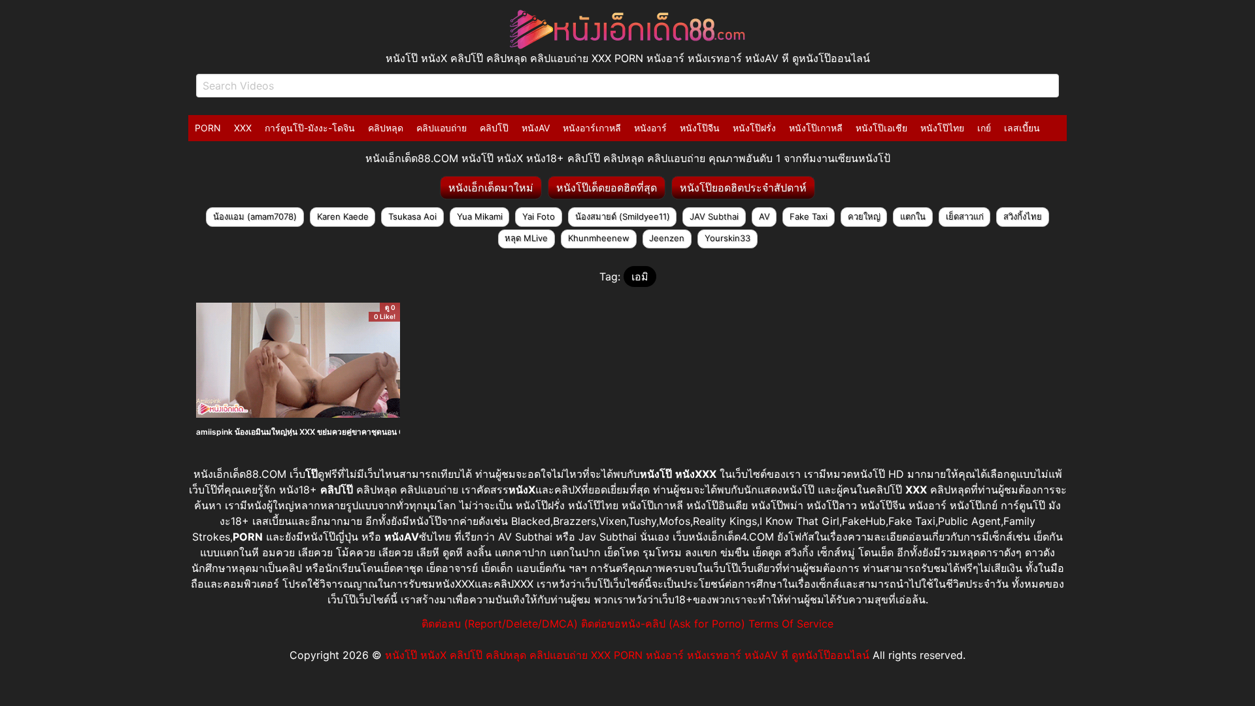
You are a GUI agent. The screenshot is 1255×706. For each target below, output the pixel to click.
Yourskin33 (727, 238)
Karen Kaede (343, 216)
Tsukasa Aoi (412, 216)
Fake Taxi (809, 216)
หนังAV (536, 127)
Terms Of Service (790, 623)
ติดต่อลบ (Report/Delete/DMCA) (500, 623)
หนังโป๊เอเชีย (881, 127)
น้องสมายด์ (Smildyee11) (622, 216)
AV (764, 216)
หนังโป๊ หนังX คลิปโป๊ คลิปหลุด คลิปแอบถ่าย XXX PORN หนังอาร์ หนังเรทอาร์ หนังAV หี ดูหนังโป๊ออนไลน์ (627, 655)
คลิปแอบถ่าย (441, 127)
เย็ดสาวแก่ (965, 216)
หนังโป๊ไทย (942, 127)
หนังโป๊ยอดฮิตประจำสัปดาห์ (743, 187)
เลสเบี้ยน (1022, 127)
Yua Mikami (480, 216)
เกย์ (984, 127)
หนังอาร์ (650, 127)
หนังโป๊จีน (700, 127)
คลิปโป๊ (494, 127)
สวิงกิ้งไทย (1022, 216)
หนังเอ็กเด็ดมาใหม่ (490, 187)
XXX (243, 127)
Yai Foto (538, 216)
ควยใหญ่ (864, 216)
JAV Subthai (714, 216)
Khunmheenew (598, 238)
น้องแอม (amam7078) (255, 216)
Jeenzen (666, 238)
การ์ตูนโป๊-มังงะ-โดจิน (310, 127)
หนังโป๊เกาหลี (816, 127)
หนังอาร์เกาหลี (592, 127)
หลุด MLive (526, 238)
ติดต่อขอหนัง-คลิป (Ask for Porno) (663, 623)
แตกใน (913, 216)
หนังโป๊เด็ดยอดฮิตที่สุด (606, 187)
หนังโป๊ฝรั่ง (754, 127)
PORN (208, 127)
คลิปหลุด (385, 127)
